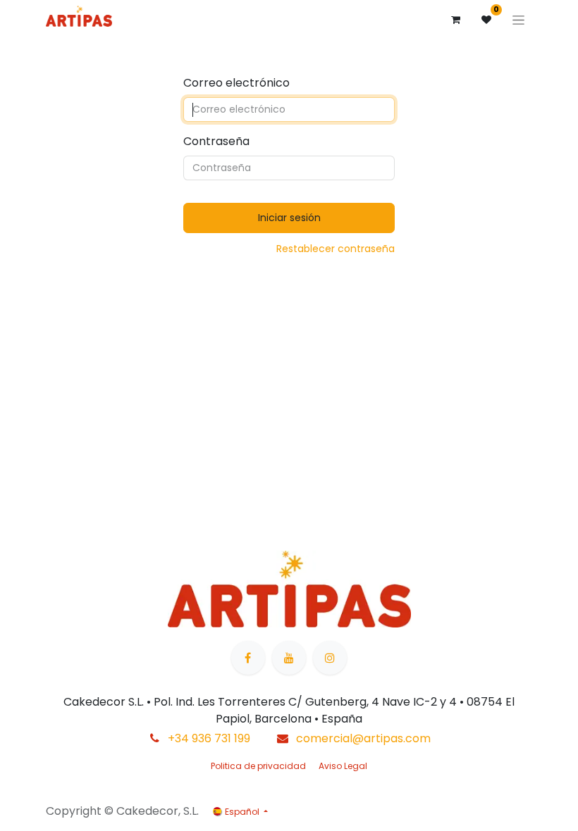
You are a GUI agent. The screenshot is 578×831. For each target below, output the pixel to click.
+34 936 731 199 (209, 738)
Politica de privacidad (258, 766)
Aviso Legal (343, 766)
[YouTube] (289, 658)
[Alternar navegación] (518, 20)
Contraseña (216, 141)
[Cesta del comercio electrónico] (455, 19)
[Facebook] (248, 658)
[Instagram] (330, 658)
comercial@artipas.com (363, 738)
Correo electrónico (236, 83)
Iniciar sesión (289, 218)
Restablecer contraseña (335, 249)
